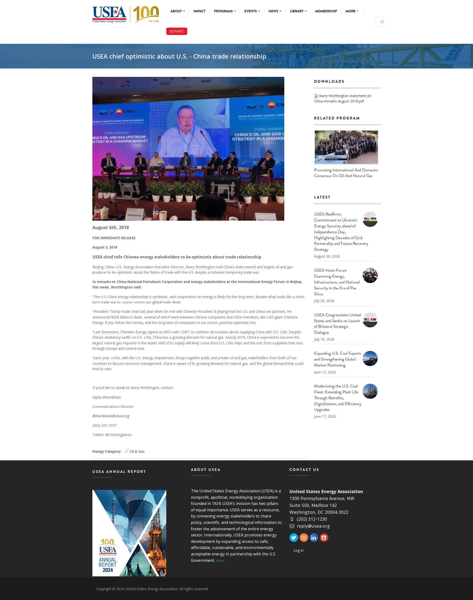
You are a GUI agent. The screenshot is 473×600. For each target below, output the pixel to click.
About (176, 11)
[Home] (125, 13)
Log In (298, 550)
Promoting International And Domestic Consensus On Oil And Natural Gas (346, 173)
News (274, 11)
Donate (177, 31)
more (220, 560)
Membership (326, 11)
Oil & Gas (137, 451)
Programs (224, 11)
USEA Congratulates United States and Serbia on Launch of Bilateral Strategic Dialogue (337, 323)
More (351, 11)
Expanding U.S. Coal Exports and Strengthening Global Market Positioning (337, 359)
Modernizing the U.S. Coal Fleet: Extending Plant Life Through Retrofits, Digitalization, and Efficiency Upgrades (337, 397)
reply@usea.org (313, 526)
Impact (199, 11)
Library (297, 11)
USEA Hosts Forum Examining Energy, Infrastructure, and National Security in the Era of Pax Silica (337, 282)
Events (251, 11)
